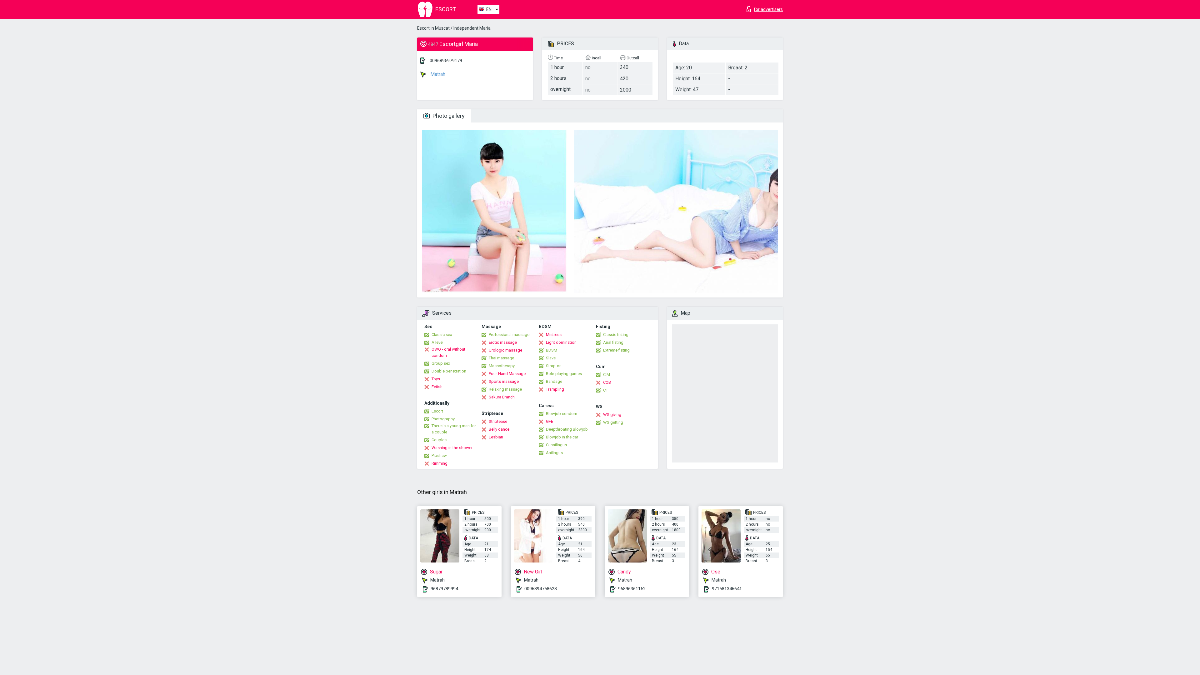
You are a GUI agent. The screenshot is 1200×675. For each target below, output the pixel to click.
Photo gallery (448, 115)
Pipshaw (439, 455)
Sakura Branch (502, 397)
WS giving (612, 414)
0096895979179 (446, 60)
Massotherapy (502, 365)
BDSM (551, 350)
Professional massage (509, 334)
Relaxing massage (505, 389)
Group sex (441, 363)
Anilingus (554, 452)
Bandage (554, 381)
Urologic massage (505, 350)
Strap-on (554, 365)
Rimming (440, 463)
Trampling (555, 389)
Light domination (561, 342)
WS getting (613, 422)
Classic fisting (615, 334)
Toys (436, 379)
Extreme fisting (616, 350)
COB (607, 382)
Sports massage (504, 381)
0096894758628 (540, 589)
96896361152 (632, 589)
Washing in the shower (452, 447)
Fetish (437, 386)
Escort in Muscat (433, 28)
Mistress (554, 334)
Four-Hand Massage (507, 373)
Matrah (437, 74)
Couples (439, 440)
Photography (443, 419)
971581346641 (727, 589)
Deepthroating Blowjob (567, 429)
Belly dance (499, 429)
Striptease (498, 421)
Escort (437, 411)
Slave (551, 358)
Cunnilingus (556, 444)
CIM (606, 374)
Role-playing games (564, 373)
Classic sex (442, 334)
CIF (606, 390)
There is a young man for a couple (454, 428)
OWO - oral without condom (448, 352)
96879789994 (444, 589)
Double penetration (449, 371)
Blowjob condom (561, 413)
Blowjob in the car (562, 437)
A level (437, 342)
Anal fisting (613, 342)
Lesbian (496, 437)
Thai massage (501, 358)
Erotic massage (503, 342)
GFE (549, 421)
